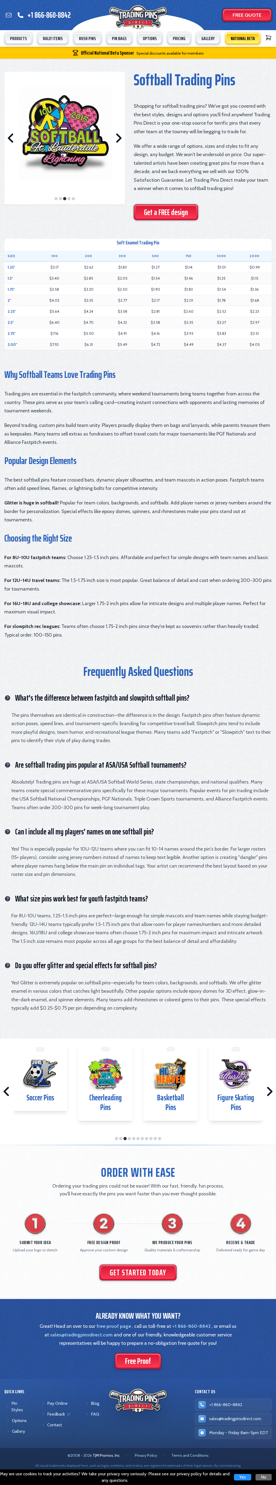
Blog (95, 1403)
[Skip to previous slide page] (10, 138)
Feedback (57, 1415)
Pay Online (57, 1403)
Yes (242, 1477)
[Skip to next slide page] (118, 138)
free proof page (113, 1326)
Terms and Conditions (190, 1455)
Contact (54, 1424)
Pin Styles (17, 1406)
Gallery (18, 1431)
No (263, 1477)
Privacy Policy (146, 1455)
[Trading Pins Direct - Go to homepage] (138, 1401)
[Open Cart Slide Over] (268, 37)
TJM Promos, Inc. (106, 1455)
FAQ (95, 1414)
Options (19, 1420)
